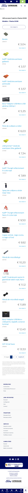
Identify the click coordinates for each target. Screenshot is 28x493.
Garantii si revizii (7, 426)
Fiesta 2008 (13, 21)
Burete (4, 39)
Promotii (5, 400)
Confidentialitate (13, 474)
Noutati (5, 444)
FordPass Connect (7, 435)
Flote (4, 391)
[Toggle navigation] (25, 5)
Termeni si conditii (13, 473)
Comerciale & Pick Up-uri (9, 388)
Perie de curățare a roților (12, 126)
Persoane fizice (7, 415)
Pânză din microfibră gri (11, 257)
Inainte (20, 357)
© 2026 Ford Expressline (13, 471)
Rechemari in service (8, 432)
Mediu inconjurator (7, 448)
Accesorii (5, 430)
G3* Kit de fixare (8, 344)
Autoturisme (6, 386)
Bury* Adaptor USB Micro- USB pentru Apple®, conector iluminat (13, 322)
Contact (5, 406)
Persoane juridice (7, 417)
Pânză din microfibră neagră (13, 299)
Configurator (6, 402)
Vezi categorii (13, 27)
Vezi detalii (22, 48)
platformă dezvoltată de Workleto (14, 478)
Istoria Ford (6, 446)
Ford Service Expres (8, 428)
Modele (5, 21)
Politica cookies (13, 475)
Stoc (4, 404)
